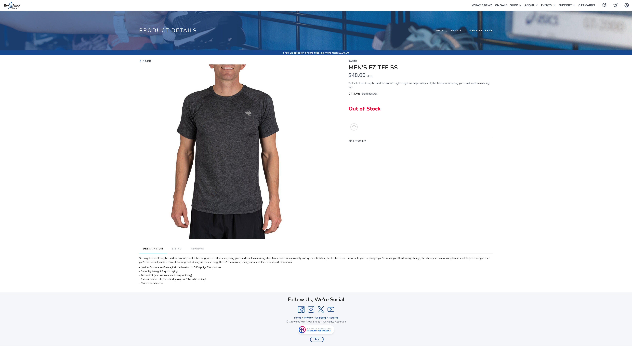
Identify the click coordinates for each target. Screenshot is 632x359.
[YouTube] (331, 309)
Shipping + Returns (326, 318)
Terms (297, 318)
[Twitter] (321, 309)
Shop (439, 30)
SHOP (514, 5)
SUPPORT (565, 5)
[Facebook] (301, 309)
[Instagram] (311, 309)
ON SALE (501, 5)
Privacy (308, 318)
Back (146, 61)
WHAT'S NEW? (482, 5)
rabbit (456, 30)
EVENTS (546, 5)
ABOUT (530, 5)
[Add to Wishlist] (354, 127)
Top (317, 339)
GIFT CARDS (586, 5)
